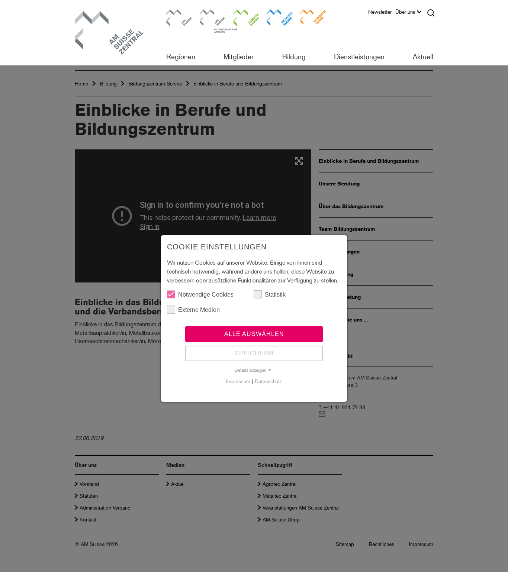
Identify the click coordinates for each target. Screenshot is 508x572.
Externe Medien (199, 310)
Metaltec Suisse (275, 16)
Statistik (275, 294)
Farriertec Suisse (309, 16)
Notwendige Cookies (206, 294)
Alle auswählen (254, 334)
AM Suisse (176, 13)
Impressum (238, 381)
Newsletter (380, 12)
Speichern (254, 353)
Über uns (405, 12)
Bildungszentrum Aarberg (213, 16)
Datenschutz (268, 381)
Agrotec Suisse (241, 16)
